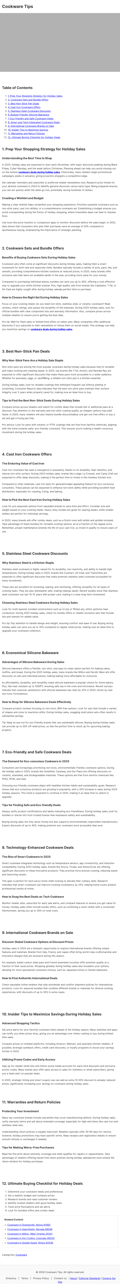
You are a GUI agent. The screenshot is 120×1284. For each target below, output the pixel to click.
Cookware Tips (17, 6)
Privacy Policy (41, 1278)
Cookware (21, 1254)
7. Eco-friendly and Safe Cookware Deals (30, 118)
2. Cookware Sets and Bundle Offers (28, 99)
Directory (11, 1278)
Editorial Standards (89, 1278)
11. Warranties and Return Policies (26, 133)
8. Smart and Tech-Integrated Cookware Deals (34, 122)
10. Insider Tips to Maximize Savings (28, 129)
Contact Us (60, 1278)
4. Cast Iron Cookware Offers (24, 107)
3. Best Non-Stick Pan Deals (23, 103)
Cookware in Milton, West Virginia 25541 (29, 1233)
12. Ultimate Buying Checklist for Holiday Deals (34, 137)
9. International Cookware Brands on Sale (31, 126)
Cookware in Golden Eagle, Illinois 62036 (30, 1242)
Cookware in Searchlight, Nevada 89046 (29, 1229)
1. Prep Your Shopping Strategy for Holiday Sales (35, 95)
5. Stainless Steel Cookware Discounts (29, 111)
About (73, 1278)
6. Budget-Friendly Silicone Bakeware (28, 114)
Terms (24, 1278)
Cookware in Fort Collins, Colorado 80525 (31, 1238)
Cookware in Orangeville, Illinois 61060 (28, 1224)
